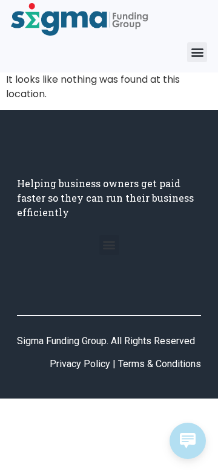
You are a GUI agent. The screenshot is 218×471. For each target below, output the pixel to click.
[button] (197, 52)
